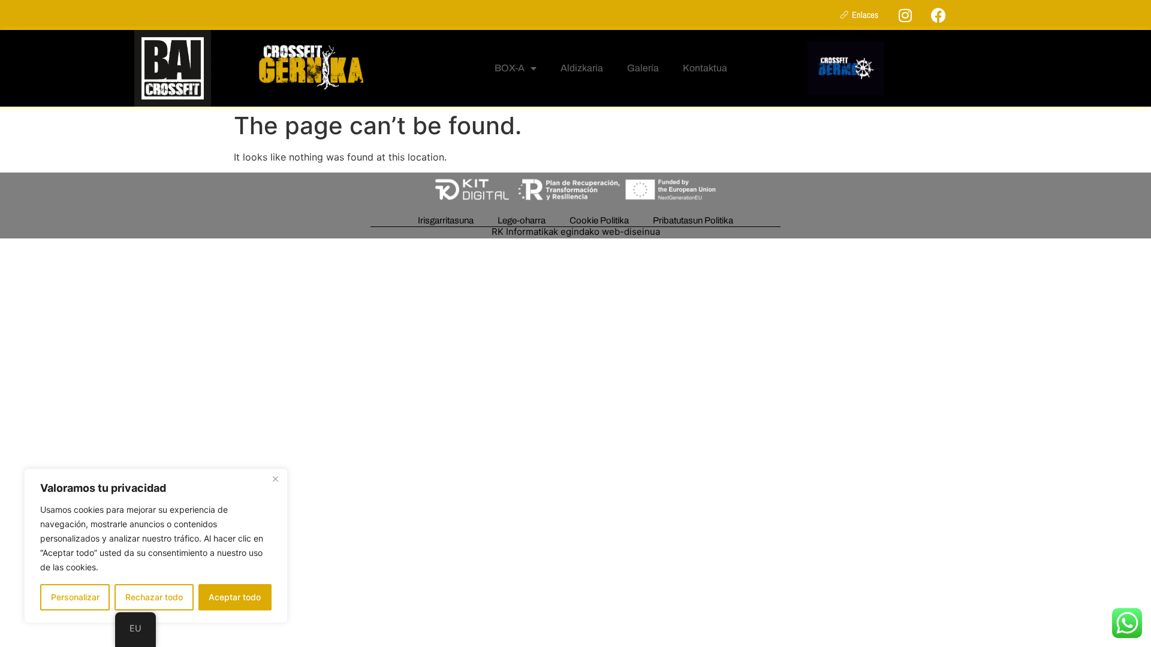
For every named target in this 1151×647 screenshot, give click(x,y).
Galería (643, 68)
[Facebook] (938, 15)
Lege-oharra (522, 220)
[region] (156, 545)
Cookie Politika (599, 220)
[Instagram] (905, 15)
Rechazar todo (154, 597)
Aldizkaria (582, 68)
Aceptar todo (235, 597)
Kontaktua (705, 68)
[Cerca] (275, 478)
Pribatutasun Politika (693, 220)
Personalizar (75, 597)
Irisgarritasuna (446, 220)
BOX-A (510, 68)
